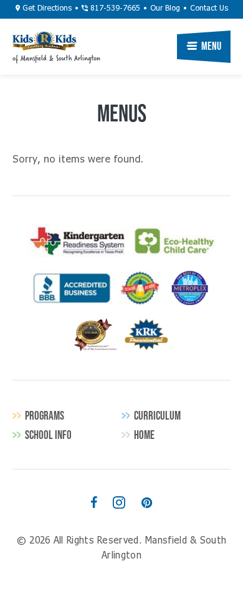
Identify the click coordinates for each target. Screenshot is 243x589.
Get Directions (46, 8)
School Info (48, 434)
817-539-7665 (114, 8)
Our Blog (165, 8)
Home (144, 434)
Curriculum (157, 415)
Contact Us (209, 8)
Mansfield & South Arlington (44, 41)
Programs (44, 415)
